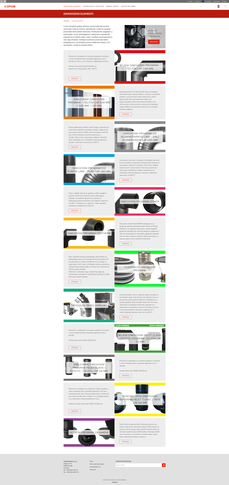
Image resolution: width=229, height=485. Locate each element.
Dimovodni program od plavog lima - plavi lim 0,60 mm (89, 169)
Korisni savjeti (112, 6)
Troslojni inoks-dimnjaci (89, 305)
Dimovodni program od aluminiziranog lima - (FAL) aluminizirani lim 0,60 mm (140, 136)
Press (91, 461)
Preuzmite (154, 41)
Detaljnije (74, 78)
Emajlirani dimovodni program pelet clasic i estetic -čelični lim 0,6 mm (89, 367)
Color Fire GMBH (128, 6)
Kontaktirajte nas (95, 467)
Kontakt (224, 1)
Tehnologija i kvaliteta (93, 6)
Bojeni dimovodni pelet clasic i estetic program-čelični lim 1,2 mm (140, 338)
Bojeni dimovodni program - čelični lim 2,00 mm (140, 67)
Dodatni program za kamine (89, 432)
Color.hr (66, 20)
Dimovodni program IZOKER (140, 201)
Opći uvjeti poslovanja (97, 464)
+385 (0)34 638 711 (72, 470)
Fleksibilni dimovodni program (140, 268)
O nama (190, 1)
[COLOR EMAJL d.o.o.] (9, 6)
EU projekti (208, 1)
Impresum (93, 469)
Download (216, 1)
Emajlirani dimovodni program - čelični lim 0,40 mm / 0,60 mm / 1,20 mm (89, 102)
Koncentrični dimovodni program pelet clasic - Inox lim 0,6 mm (140, 399)
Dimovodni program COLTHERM (89, 233)
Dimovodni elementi (72, 6)
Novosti (197, 1)
